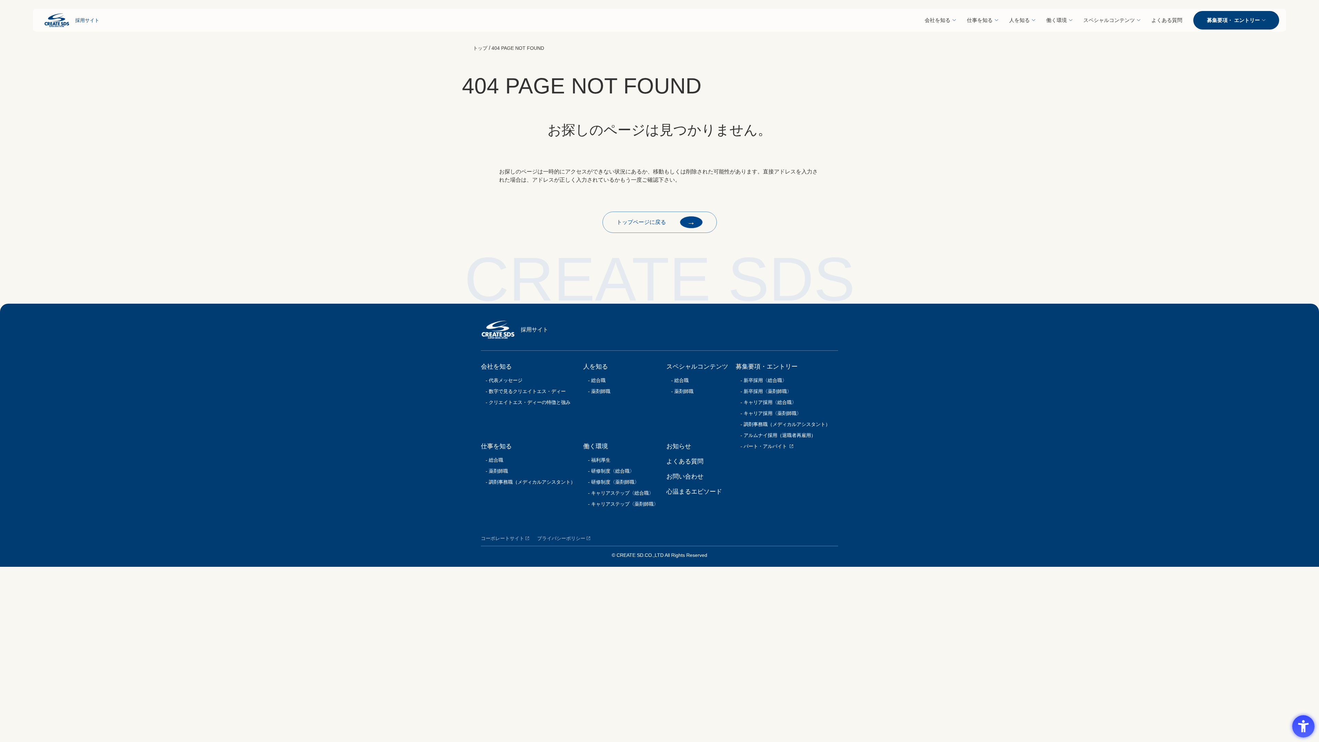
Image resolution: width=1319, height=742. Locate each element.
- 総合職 (492, 460)
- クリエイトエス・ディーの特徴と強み (526, 402)
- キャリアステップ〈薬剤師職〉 (620, 504)
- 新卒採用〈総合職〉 (761, 380)
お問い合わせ (684, 476)
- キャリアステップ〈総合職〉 (618, 493)
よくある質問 (1166, 20)
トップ (480, 48)
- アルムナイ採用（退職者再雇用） (776, 435)
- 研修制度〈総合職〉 (608, 471)
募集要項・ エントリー (1233, 20)
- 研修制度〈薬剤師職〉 (611, 482)
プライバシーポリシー (561, 538)
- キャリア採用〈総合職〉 (766, 402)
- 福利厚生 (596, 460)
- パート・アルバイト (761, 446)
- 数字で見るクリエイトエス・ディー (523, 391)
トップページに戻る (656, 221)
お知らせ (678, 446)
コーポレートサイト (502, 538)
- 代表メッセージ (501, 380)
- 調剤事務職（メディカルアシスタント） (528, 482)
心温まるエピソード (694, 491)
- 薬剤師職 (494, 471)
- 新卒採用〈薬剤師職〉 (764, 391)
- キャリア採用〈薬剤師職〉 (768, 413)
